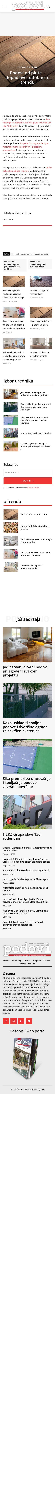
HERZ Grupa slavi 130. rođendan (35, 433)
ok (12, 254)
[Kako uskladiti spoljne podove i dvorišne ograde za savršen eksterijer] (11, 407)
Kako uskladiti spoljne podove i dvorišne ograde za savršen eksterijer (35, 407)
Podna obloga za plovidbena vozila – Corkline (12, 267)
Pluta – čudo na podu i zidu (33, 514)
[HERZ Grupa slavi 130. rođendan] (11, 433)
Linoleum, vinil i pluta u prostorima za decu (31, 567)
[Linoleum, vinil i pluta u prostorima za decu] (11, 567)
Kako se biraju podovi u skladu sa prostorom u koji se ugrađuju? (14, 356)
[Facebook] (6, 1021)
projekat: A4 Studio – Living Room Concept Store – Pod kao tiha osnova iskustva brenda (26, 860)
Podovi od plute (28, 67)
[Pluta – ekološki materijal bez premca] (11, 527)
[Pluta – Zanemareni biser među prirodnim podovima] (11, 554)
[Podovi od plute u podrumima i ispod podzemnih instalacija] (14, 281)
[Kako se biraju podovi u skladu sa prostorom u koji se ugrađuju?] (14, 343)
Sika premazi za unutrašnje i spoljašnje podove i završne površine (34, 420)
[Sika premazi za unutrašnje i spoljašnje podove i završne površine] (11, 420)
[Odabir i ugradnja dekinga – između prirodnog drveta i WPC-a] (11, 446)
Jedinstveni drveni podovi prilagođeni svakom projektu (34, 394)
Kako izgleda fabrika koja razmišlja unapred (26, 879)
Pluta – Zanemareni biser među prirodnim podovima (35, 554)
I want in (26, 481)
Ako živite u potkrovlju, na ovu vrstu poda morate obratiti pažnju (25, 912)
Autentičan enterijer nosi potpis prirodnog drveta (25, 889)
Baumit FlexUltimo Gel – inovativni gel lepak (26, 870)
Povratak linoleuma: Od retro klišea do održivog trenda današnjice (23, 923)
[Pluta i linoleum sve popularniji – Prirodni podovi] (11, 541)
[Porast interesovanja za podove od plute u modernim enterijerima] (14, 312)
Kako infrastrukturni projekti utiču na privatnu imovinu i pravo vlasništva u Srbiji (26, 900)
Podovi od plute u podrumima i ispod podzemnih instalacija (13, 294)
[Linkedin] (21, 1021)
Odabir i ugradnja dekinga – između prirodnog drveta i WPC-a (35, 446)
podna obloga (27, 254)
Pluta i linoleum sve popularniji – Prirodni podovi (36, 541)
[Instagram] (13, 1021)
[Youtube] (29, 1021)
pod (17, 254)
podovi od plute (41, 254)
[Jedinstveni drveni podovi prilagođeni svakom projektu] (11, 394)
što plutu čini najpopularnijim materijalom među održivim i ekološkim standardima (26, 147)
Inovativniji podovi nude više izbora (38, 266)
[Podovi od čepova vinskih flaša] (41, 281)
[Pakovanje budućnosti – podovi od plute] (41, 312)
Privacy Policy (33, 487)
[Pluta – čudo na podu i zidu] (11, 514)
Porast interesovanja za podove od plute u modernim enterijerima (14, 325)
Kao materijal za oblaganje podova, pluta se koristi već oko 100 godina (27, 122)
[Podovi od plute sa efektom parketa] (41, 343)
